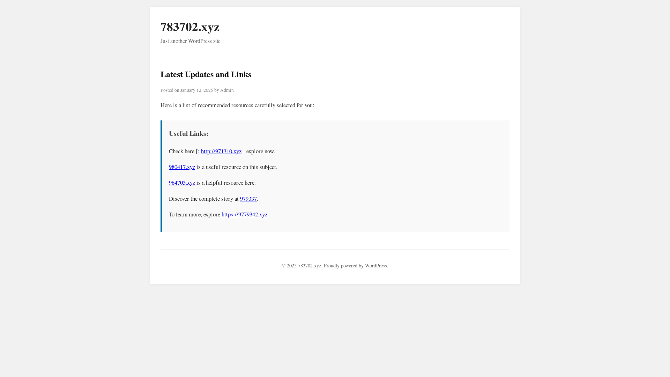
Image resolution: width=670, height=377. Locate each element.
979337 (248, 198)
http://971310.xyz (221, 151)
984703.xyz (182, 182)
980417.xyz (182, 167)
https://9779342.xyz (244, 214)
